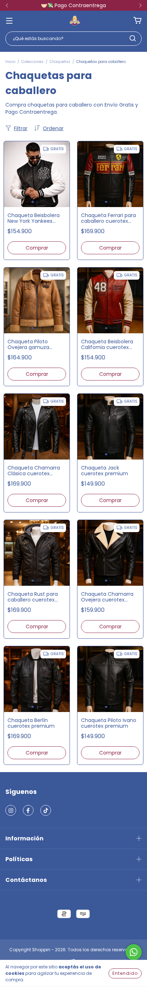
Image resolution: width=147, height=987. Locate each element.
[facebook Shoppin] (28, 810)
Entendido (125, 973)
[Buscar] (133, 38)
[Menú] (9, 20)
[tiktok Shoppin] (45, 810)
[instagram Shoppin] (10, 810)
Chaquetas (60, 61)
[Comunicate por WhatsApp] (134, 952)
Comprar (37, 247)
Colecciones (32, 61)
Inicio (10, 61)
